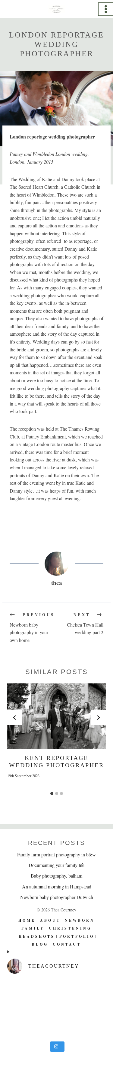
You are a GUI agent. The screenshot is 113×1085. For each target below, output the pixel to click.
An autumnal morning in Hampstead (56, 886)
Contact (67, 944)
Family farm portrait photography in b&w (56, 854)
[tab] (51, 793)
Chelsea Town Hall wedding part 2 (85, 623)
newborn (80, 920)
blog (40, 944)
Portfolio (76, 936)
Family (33, 928)
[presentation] (56, 716)
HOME (27, 920)
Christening (70, 928)
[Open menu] (105, 8)
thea (56, 582)
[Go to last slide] (14, 717)
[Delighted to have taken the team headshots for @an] (56, 1008)
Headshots (37, 936)
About (50, 920)
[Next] (98, 717)
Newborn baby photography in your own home (32, 627)
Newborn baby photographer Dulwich (56, 897)
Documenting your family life (56, 865)
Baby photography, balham (56, 875)
